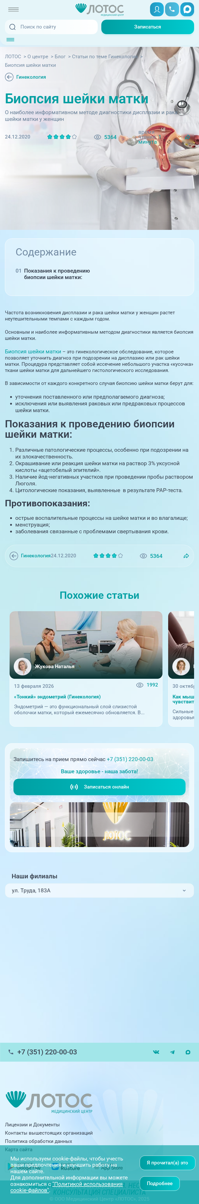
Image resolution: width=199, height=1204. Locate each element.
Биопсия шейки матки (33, 351)
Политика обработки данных (38, 1141)
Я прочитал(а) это (167, 1163)
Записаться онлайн (106, 787)
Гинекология (31, 77)
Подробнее (160, 1183)
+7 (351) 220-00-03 (130, 759)
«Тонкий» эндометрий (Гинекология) (57, 697)
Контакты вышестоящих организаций (49, 1133)
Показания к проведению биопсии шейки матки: (57, 273)
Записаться (147, 27)
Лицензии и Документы (32, 1125)
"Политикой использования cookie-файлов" (66, 1187)
